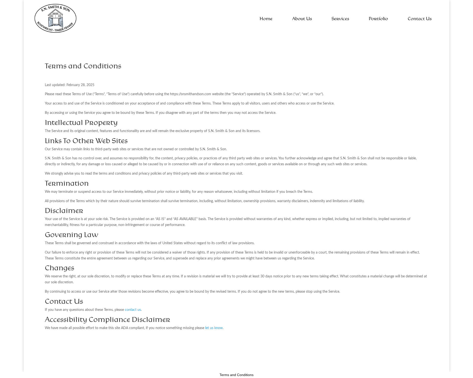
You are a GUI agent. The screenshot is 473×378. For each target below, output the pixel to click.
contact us (133, 309)
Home (266, 19)
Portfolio (378, 19)
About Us (302, 19)
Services (340, 19)
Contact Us (420, 19)
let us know (214, 327)
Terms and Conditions (236, 375)
